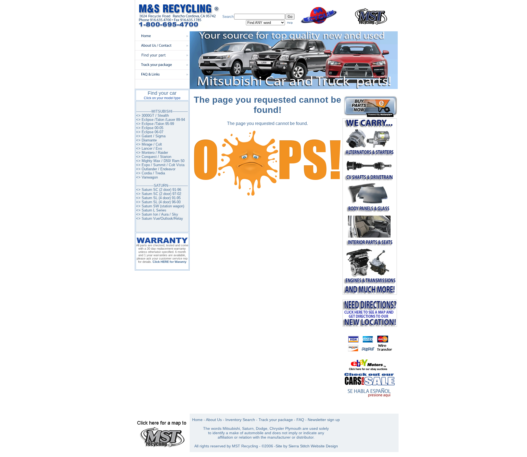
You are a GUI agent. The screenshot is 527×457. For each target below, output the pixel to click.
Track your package (276, 419)
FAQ (300, 419)
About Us (214, 419)
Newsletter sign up (324, 419)
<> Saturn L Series (151, 210)
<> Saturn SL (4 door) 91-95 (158, 198)
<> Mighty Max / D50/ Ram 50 (160, 161)
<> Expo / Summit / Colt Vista (160, 165)
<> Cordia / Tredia (150, 173)
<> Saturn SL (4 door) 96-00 (158, 202)
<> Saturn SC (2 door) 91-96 (158, 190)
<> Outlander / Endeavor (155, 169)
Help (290, 22)
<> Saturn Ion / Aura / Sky (157, 214)
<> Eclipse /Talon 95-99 (155, 124)
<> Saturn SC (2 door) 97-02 (158, 194)
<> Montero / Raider (152, 153)
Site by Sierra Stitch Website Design (307, 446)
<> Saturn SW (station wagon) (160, 206)
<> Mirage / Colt (149, 144)
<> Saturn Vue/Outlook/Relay (159, 218)
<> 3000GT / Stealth (152, 115)
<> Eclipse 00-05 (149, 128)
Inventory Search (240, 419)
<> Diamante (146, 140)
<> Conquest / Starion (153, 157)
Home (197, 419)
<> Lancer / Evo (149, 148)
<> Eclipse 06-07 (149, 132)
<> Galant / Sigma (151, 136)
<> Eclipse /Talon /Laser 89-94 (160, 120)
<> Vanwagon (147, 177)
